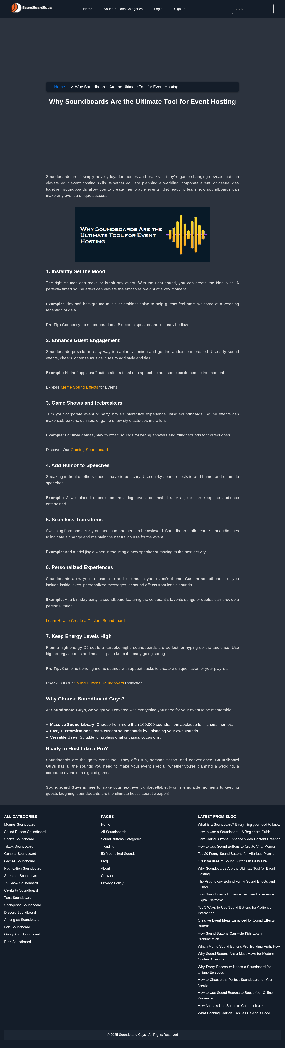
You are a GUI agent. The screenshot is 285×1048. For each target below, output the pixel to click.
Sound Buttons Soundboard (99, 683)
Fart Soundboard (17, 927)
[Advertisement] (125, 47)
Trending (107, 846)
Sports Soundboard (19, 839)
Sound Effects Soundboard (25, 832)
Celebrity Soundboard (21, 890)
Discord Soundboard (20, 912)
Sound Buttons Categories (123, 9)
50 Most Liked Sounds (118, 854)
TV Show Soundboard (21, 883)
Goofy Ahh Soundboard (22, 934)
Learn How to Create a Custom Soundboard (85, 620)
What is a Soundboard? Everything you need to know (239, 825)
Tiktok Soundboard (18, 846)
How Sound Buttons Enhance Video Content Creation (239, 839)
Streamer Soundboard (21, 876)
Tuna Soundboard (17, 898)
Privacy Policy (112, 883)
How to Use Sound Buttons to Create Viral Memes (237, 846)
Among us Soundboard (21, 920)
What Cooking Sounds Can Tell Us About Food (234, 1013)
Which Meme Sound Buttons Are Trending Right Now (239, 946)
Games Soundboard (19, 861)
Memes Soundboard (19, 825)
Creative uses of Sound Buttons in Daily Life (232, 861)
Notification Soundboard (22, 868)
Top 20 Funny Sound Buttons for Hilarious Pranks (236, 854)
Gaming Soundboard (89, 450)
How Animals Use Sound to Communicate (230, 1006)
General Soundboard (20, 854)
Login (158, 9)
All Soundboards (113, 832)
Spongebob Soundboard (22, 905)
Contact (107, 876)
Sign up (179, 9)
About (105, 868)
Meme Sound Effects (79, 387)
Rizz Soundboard (17, 942)
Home (87, 9)
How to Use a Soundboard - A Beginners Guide (234, 832)
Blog (104, 861)
